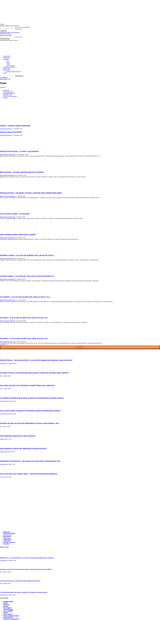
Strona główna (4, 79)
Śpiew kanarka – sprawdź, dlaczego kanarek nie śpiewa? (21, 172)
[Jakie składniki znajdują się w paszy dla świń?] (4, 432)
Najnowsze (6, 90)
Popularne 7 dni (7, 94)
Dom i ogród (6, 68)
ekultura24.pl (6, 537)
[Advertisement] (80, 111)
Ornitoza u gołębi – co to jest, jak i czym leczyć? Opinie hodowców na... (27, 276)
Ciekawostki (6, 70)
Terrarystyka (6, 57)
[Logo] (12, 53)
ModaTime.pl (7, 536)
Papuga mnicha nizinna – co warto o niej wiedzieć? (19, 151)
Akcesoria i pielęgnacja (9, 67)
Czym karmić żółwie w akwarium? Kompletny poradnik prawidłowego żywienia (30, 411)
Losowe (5, 97)
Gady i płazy (10, 65)
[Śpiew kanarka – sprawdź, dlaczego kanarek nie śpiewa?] (9, 169)
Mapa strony (7, 531)
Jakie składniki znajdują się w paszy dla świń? (17, 436)
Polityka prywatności (9, 533)
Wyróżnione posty (8, 91)
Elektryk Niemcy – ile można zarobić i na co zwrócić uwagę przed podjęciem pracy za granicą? (36, 360)
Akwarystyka (6, 56)
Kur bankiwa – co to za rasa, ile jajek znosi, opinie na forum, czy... (25, 297)
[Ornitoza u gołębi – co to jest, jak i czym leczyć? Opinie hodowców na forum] (9, 272)
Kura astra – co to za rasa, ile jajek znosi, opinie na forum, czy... (24, 338)
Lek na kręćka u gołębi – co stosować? (15, 214)
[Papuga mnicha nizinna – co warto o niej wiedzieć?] (9, 148)
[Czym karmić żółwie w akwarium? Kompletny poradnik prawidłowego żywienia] (4, 407)
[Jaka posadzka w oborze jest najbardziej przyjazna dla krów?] (4, 445)
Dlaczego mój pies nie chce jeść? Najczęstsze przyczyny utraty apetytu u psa (29, 423)
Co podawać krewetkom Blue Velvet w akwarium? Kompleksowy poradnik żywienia (31, 398)
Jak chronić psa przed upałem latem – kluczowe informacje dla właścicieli (28, 474)
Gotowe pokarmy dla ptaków (11, 132)
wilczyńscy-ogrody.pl (9, 542)
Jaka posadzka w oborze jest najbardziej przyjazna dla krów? (23, 448)
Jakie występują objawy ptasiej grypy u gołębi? (18, 234)
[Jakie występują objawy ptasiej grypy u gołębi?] (9, 231)
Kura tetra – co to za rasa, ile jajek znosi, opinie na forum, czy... (24, 318)
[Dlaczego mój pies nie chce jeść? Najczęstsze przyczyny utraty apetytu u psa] (4, 420)
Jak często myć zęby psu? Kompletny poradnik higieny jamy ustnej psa (27, 385)
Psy (8, 60)
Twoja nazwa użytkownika (22, 27)
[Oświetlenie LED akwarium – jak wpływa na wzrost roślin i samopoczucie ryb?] (4, 458)
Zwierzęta (6, 59)
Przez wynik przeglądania (10, 96)
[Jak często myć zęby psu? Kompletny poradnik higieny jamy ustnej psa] (4, 382)
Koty (8, 62)
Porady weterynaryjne (14, 71)
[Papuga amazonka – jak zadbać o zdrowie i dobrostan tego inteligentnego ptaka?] (9, 189)
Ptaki (8, 64)
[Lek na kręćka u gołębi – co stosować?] (9, 210)
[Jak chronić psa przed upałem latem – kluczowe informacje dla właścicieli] (4, 470)
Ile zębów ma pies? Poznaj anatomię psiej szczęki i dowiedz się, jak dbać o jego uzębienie (34, 373)
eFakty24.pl (6, 540)
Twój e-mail (18, 37)
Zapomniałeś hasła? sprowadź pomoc (10, 32)
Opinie (5, 73)
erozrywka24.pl (7, 534)
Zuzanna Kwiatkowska (6, 128)
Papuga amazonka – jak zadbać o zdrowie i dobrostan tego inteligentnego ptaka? (31, 193)
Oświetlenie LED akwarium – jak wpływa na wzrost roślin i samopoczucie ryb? (30, 461)
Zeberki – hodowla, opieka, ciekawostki (15, 126)
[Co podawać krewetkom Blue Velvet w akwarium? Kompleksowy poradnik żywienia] (4, 394)
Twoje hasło (18, 29)
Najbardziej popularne (9, 93)
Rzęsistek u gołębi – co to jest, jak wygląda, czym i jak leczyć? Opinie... (27, 255)
